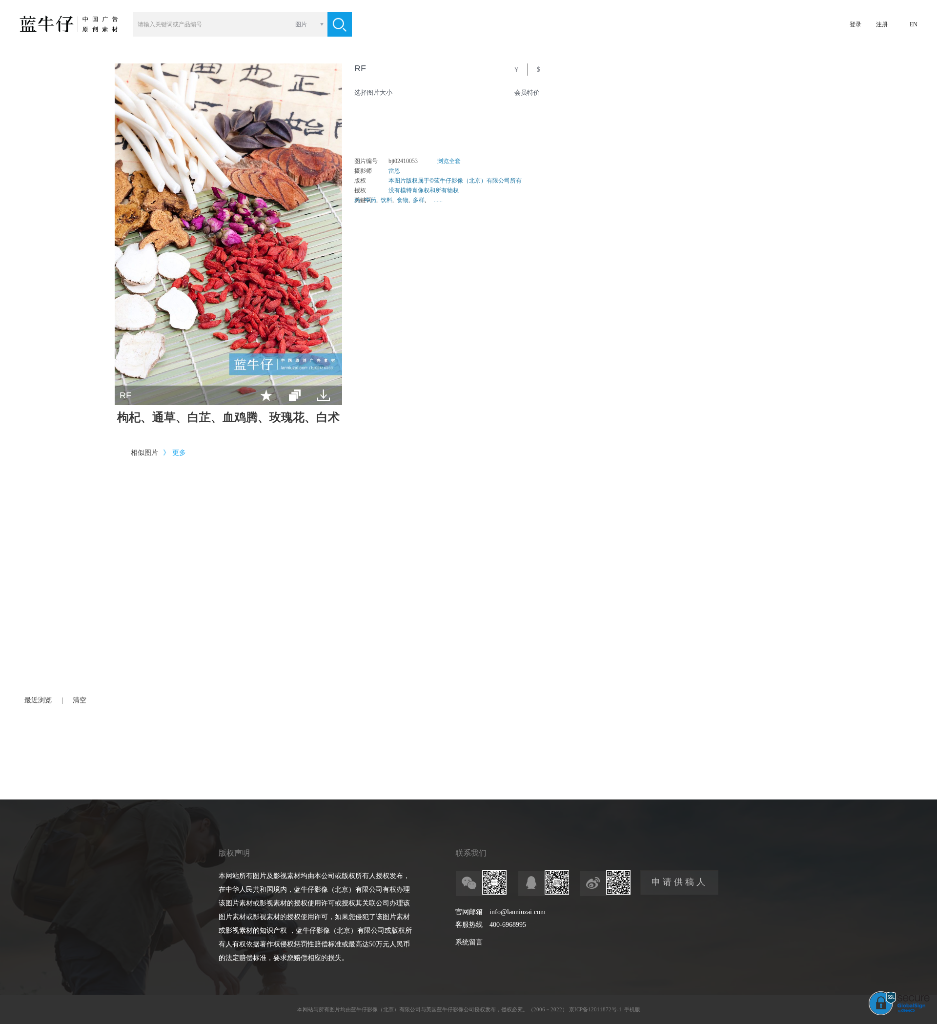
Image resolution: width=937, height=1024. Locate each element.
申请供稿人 (680, 882)
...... (438, 200)
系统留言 (469, 942)
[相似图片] (295, 395)
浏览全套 (449, 161)
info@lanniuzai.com (517, 912)
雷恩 (394, 170)
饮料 (386, 200)
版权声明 (234, 853)
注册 (882, 24)
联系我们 (471, 853)
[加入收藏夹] (266, 395)
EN (913, 24)
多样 (419, 200)
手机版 (632, 1009)
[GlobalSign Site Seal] (899, 1013)
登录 (855, 24)
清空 (79, 700)
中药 (370, 200)
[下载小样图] (323, 395)
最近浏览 (38, 700)
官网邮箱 (469, 912)
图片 (301, 24)
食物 (402, 200)
